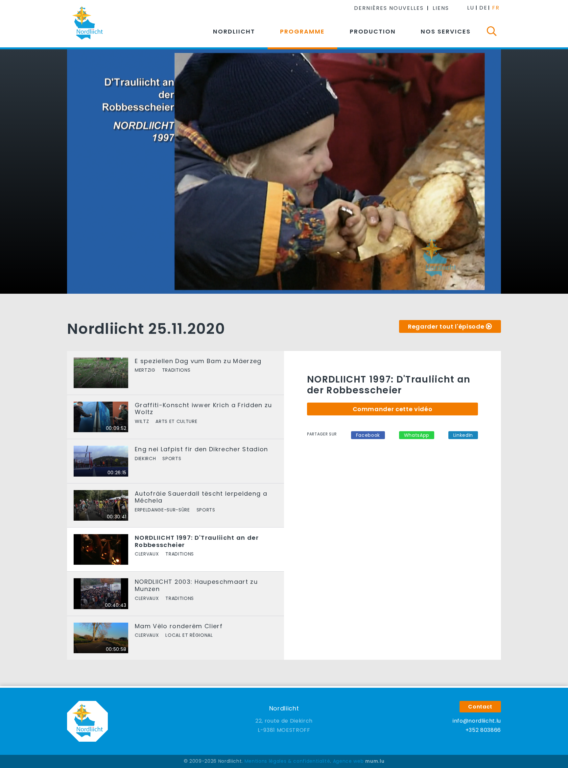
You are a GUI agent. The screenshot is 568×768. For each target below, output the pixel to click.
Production (373, 31)
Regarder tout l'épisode (446, 326)
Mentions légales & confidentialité (287, 761)
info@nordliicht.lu (477, 721)
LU (470, 8)
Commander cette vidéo (393, 409)
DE (483, 8)
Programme (302, 31)
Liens (441, 8)
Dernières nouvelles (389, 8)
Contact (480, 706)
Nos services (446, 31)
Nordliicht (234, 31)
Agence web (348, 761)
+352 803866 (483, 730)
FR (496, 8)
